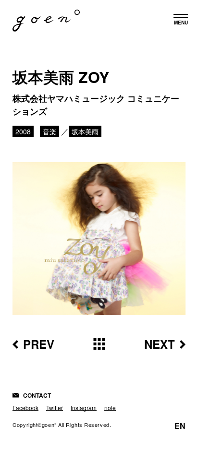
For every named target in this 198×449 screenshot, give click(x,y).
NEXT (159, 344)
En (180, 426)
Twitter (54, 407)
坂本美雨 (85, 131)
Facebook (25, 407)
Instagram (84, 407)
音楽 (49, 131)
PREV (38, 344)
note (110, 407)
